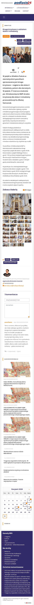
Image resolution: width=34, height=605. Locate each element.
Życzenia (7, 558)
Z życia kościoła (10, 543)
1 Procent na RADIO (10, 564)
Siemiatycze (27, 40)
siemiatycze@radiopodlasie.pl (14, 286)
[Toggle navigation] (4, 17)
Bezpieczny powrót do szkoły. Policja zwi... (18, 591)
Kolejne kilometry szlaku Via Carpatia (16, 581)
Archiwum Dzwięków (11, 560)
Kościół (6, 36)
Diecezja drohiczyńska (24, 43)
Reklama (17, 11)
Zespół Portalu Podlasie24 (13, 554)
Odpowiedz (12, 351)
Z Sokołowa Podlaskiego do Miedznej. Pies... (18, 583)
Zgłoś (19, 351)
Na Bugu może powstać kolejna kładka (17, 572)
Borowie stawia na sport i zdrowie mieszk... (18, 577)
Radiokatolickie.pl (10, 562)
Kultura (7, 539)
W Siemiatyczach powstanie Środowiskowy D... (18, 585)
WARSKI (29, 603)
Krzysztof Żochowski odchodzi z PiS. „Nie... (18, 587)
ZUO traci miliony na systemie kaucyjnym (18, 570)
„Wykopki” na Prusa (11, 575)
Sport (6, 541)
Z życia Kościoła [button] (22, 8)
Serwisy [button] (8, 11)
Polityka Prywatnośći (8, 600)
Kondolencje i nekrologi (12, 556)
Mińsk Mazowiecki (7, 3)
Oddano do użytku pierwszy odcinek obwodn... (18, 579)
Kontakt (26, 11)
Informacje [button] (9, 8)
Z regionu (7, 537)
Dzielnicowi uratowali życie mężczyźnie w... (18, 589)
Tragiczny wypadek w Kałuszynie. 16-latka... (18, 593)
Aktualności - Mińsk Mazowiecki (14, 545)
